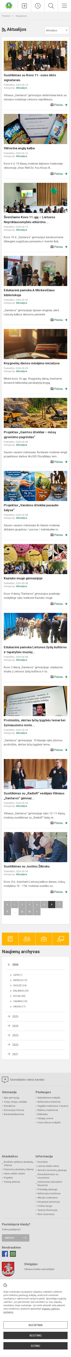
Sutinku (35, 1345)
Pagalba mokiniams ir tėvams (52, 1106)
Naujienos (21, 15)
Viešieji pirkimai (12, 1182)
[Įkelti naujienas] (24, 6)
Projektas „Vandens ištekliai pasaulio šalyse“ (31, 507)
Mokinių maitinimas (47, 1110)
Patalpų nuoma (45, 1118)
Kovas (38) (19, 996)
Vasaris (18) (20, 1001)
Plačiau (58, 104)
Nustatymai (36, 1325)
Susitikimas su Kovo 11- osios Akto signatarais (30, 77)
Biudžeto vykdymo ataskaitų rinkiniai (18, 1164)
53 (29, 911)
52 (22, 911)
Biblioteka (42, 1114)
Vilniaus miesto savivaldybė (39, 1269)
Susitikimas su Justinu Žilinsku (27, 866)
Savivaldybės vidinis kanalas (26, 1079)
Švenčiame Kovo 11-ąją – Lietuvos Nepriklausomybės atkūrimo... (29, 219)
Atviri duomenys (46, 1214)
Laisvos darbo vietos (48, 1166)
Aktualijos (21, 87)
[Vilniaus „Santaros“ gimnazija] (9, 5)
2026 (15, 964)
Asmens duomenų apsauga (52, 1170)
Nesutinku (36, 1335)
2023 (15, 1035)
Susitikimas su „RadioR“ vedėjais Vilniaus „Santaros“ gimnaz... (34, 795)
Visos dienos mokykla (49, 1122)
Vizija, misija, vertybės (15, 1102)
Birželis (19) (20, 980)
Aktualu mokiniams (47, 1197)
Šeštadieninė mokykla (48, 1097)
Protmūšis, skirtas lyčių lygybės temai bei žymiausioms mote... (34, 722)
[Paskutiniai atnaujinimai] (37, 6)
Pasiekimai (9, 1106)
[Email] (13, 1254)
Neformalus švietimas (49, 1102)
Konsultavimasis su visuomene (47, 1176)
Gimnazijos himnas (14, 1110)
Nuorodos (42, 1162)
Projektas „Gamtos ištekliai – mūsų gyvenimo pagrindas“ (30, 434)
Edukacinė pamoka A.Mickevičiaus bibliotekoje (29, 292)
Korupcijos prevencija (48, 1202)
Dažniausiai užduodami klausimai (49, 1184)
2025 (15, 1016)
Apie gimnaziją (11, 1097)
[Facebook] (5, 1254)
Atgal (7, 904)
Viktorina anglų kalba (19, 148)
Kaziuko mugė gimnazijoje (23, 578)
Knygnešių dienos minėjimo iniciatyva (31, 363)
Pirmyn (37, 911)
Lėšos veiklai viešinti (14, 1173)
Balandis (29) (21, 990)
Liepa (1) (17, 975)
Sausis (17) (19, 1006)
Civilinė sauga (44, 1206)
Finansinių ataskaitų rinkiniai (19, 1169)
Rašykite (9, 1237)
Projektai (8, 1177)
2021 (15, 1054)
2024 (15, 1025)
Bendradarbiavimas (14, 1114)
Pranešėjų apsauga (47, 1189)
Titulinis (6, 15)
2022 (15, 1044)
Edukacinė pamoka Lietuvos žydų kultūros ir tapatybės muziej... (35, 649)
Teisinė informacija (47, 1210)
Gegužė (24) (20, 985)
